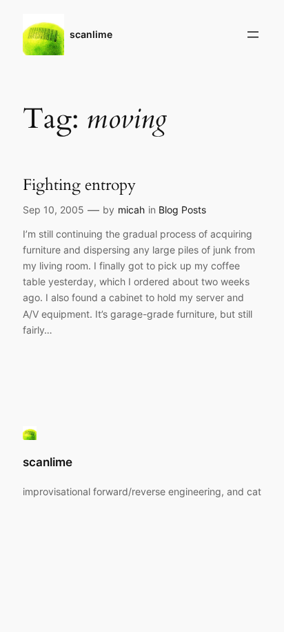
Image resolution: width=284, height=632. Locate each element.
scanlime (91, 34)
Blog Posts (182, 210)
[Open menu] (253, 34)
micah (131, 210)
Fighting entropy (79, 185)
